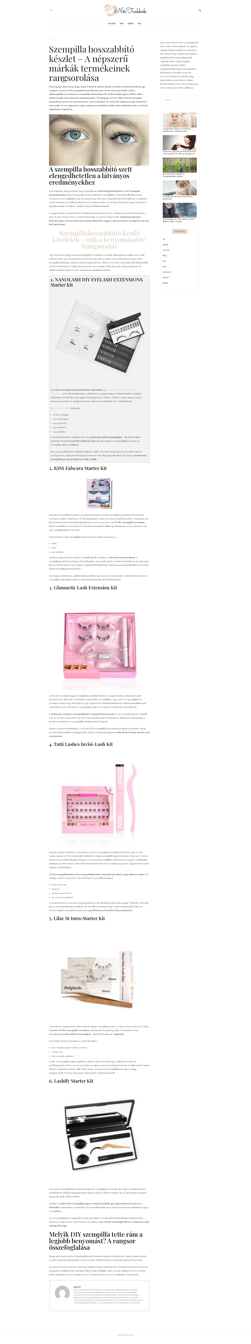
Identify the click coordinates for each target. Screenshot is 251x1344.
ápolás (165, 244)
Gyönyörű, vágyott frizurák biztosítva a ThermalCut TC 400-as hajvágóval (179, 152)
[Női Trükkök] (125, 10)
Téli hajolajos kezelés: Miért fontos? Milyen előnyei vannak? (179, 220)
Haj (139, 23)
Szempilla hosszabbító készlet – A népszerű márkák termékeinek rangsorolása (91, 63)
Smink (131, 23)
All (164, 239)
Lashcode (167, 272)
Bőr (121, 23)
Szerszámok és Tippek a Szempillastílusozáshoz (173, 175)
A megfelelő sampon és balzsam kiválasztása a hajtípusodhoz (176, 130)
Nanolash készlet (61, 408)
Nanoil (165, 277)
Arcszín (112, 23)
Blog (51, 39)
